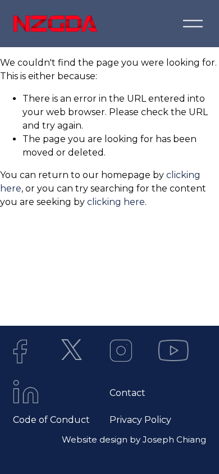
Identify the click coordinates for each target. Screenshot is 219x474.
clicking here (116, 202)
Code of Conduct (51, 419)
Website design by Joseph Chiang (134, 439)
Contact (127, 393)
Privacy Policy (140, 419)
